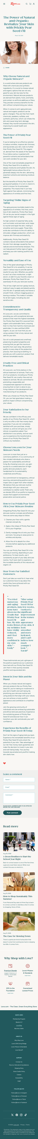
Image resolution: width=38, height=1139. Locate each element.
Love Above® (19, 1050)
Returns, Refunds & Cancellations (19, 1065)
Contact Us (19, 1062)
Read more (10, 826)
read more (28, 975)
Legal (19, 1081)
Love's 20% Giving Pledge (19, 1043)
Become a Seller (19, 1028)
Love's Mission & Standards (19, 1047)
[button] (4, 4)
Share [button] (7, 67)
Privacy (22, 1124)
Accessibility (19, 1078)
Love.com (16, 1124)
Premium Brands (10, 971)
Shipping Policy (19, 1068)
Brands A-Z (19, 1022)
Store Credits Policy (19, 1071)
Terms (28, 1124)
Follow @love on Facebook (19, 1102)
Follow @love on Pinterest (19, 1096)
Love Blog (19, 1025)
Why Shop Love (19, 1040)
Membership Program (19, 1019)
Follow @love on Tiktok (19, 1099)
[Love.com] (15, 4)
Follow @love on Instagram (19, 1093)
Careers (19, 1074)
